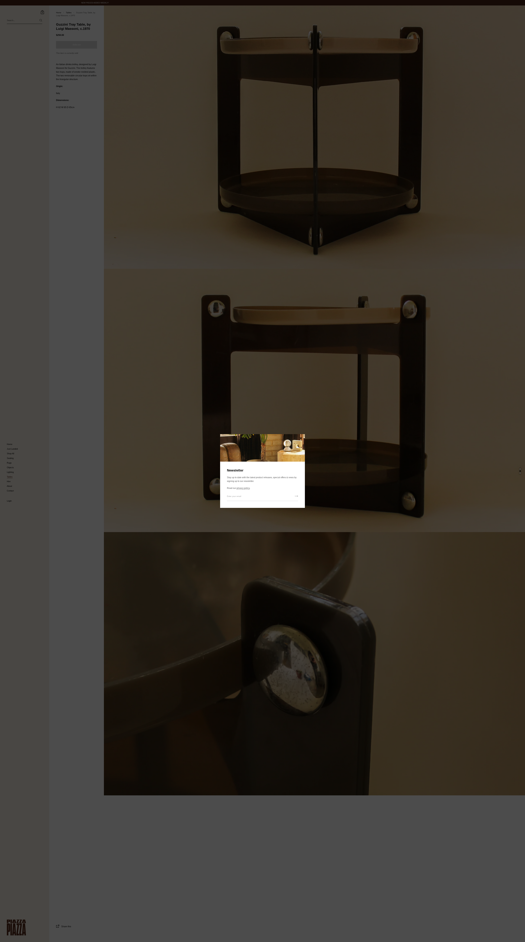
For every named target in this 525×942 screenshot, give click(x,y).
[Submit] (296, 497)
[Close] (301, 438)
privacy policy (243, 488)
